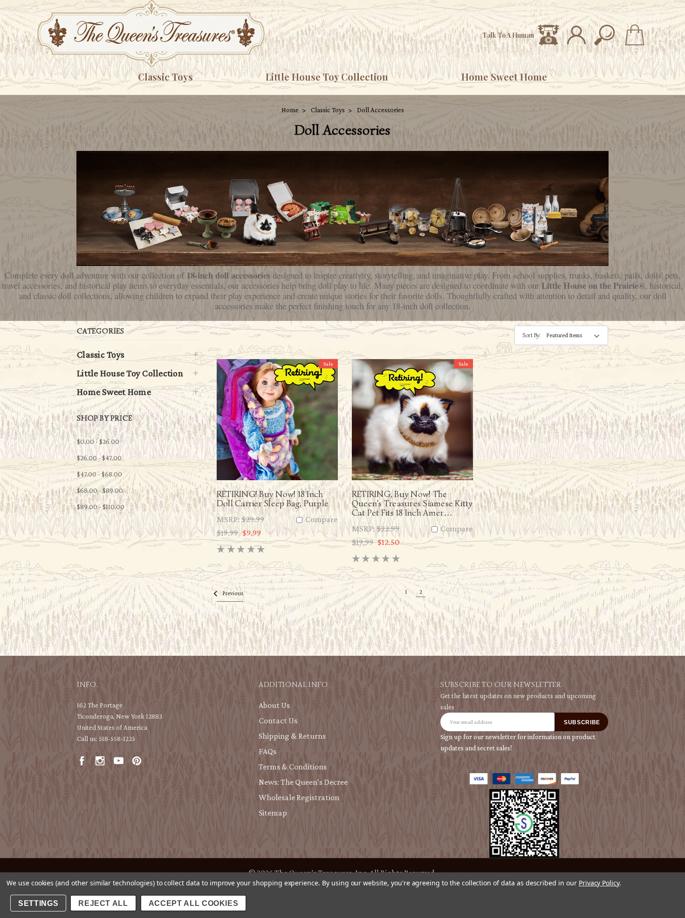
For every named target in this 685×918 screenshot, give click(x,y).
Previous (232, 593)
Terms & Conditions (293, 766)
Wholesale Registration (299, 797)
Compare (320, 519)
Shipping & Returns (292, 736)
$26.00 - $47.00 (99, 458)
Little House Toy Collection (327, 76)
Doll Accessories (380, 110)
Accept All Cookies (194, 903)
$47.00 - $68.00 (99, 474)
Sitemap (273, 812)
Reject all (103, 903)
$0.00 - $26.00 (98, 441)
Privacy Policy (599, 882)
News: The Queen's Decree (303, 782)
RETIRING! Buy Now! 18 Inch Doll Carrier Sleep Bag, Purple (273, 499)
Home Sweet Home (504, 76)
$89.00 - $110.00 (100, 506)
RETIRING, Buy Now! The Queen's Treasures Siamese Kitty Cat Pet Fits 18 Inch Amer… (412, 503)
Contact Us (278, 720)
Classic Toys (165, 76)
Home (290, 110)
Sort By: (531, 335)
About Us (274, 705)
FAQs (267, 751)
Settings (38, 903)
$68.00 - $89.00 (100, 490)
